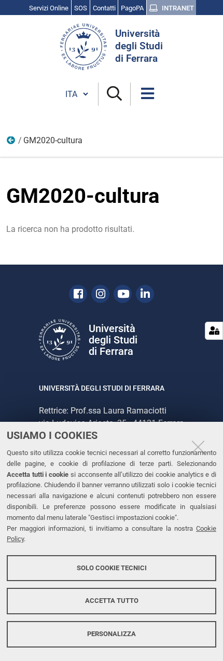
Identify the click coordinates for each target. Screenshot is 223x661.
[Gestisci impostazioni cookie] (214, 331)
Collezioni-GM (11, 142)
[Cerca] (114, 94)
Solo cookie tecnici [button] (112, 568)
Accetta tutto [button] (111, 600)
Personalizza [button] (111, 634)
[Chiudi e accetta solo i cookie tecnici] (198, 446)
